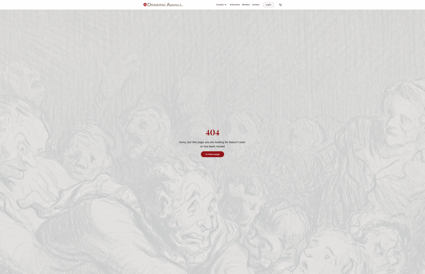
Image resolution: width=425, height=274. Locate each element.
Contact (255, 4)
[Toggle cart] (280, 5)
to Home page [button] (212, 154)
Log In (268, 5)
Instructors (235, 4)
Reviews (246, 4)
